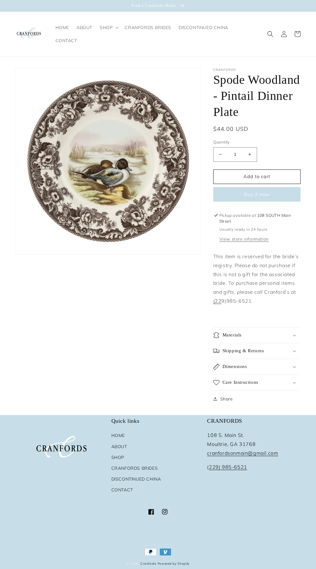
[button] (108, 27)
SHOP (117, 457)
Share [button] (226, 399)
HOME (118, 435)
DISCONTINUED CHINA (136, 479)
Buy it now (257, 194)
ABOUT (119, 446)
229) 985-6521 (228, 467)
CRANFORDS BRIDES (134, 468)
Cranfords (148, 564)
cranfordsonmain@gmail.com (242, 453)
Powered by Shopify (174, 564)
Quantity (221, 141)
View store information (244, 239)
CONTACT (122, 490)
